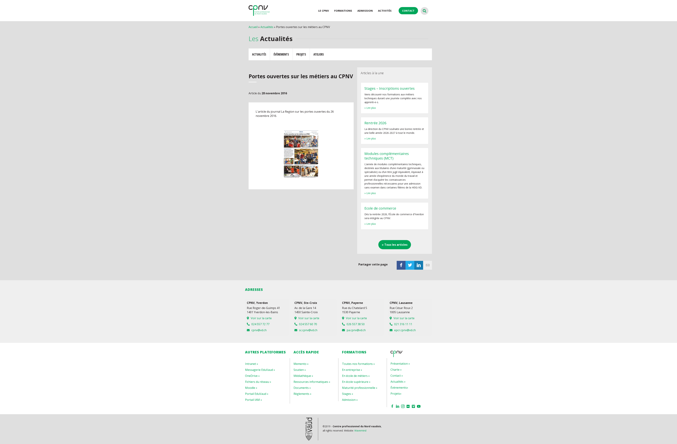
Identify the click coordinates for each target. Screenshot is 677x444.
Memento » (301, 364)
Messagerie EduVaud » (260, 370)
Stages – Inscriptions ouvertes (389, 88)
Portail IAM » (253, 400)
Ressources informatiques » (312, 382)
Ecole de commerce (380, 208)
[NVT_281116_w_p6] (301, 154)
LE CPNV (323, 10)
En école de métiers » (356, 376)
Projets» (396, 394)
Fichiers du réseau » (258, 382)
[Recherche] (424, 11)
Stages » (347, 394)
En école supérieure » (356, 382)
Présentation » (400, 364)
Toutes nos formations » (358, 364)
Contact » (397, 376)
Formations (343, 10)
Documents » (302, 388)
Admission (365, 10)
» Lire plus (370, 107)
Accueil (253, 27)
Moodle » (251, 388)
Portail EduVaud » (256, 394)
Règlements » (302, 394)
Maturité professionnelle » (359, 388)
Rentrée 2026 (375, 123)
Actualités (266, 27)
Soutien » (300, 370)
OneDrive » (252, 376)
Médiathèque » (303, 376)
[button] (394, 244)
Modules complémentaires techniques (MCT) (386, 156)
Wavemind (360, 430)
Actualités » (398, 382)
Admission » (350, 400)
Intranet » (251, 364)
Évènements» (399, 388)
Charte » (396, 370)
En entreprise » (352, 370)
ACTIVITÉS (385, 10)
